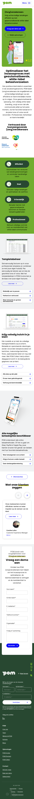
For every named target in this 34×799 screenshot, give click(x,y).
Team (4, 732)
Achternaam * (20, 686)
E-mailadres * (7, 693)
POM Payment (7, 756)
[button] (26, 3)
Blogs (4, 743)
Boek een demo (7, 773)
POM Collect (6, 759)
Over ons (5, 729)
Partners (5, 739)
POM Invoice (6, 753)
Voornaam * (6, 686)
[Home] (7, 3)
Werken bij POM (7, 736)
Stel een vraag (7, 769)
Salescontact (6, 776)
